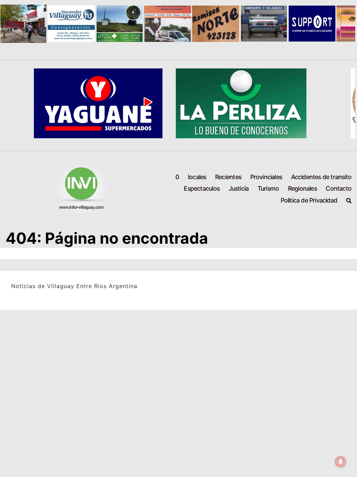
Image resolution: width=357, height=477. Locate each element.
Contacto (338, 188)
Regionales (302, 188)
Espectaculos (201, 188)
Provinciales (266, 177)
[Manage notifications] (340, 461)
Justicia (239, 188)
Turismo (268, 188)
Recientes (228, 177)
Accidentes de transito (321, 177)
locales (197, 177)
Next (348, 23)
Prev (9, 23)
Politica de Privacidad (309, 200)
